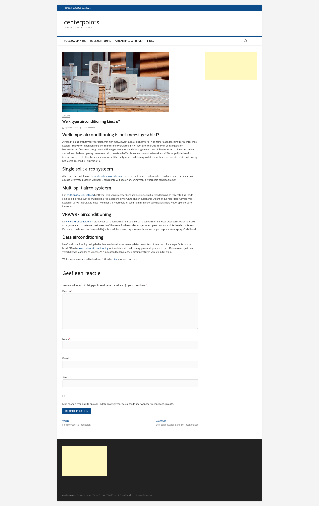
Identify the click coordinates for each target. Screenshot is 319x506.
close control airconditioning (92, 248)
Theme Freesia (99, 495)
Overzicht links (100, 40)
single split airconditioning (108, 175)
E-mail (66, 358)
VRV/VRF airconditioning (79, 221)
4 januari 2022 (71, 127)
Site (64, 377)
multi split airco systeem (80, 194)
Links (150, 40)
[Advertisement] (231, 66)
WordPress (111, 495)
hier (115, 258)
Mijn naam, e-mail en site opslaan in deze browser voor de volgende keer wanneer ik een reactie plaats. (118, 403)
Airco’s (66, 115)
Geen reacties (89, 127)
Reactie (67, 291)
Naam (66, 339)
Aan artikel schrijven (129, 40)
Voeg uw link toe (75, 40)
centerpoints (81, 22)
